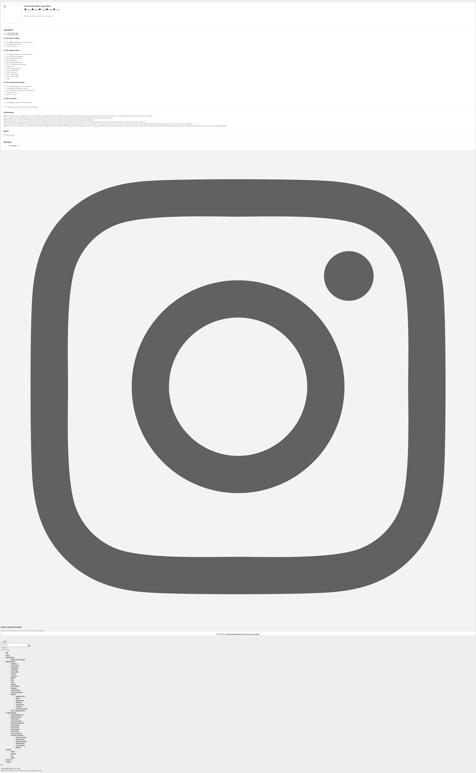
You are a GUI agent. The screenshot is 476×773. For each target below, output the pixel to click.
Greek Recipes (20, 745)
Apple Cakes (15, 667)
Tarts (12, 682)
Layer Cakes (15, 671)
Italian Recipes (20, 743)
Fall (12, 755)
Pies (12, 680)
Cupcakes (14, 676)
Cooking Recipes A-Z (17, 714)
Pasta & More (15, 718)
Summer (13, 753)
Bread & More (15, 686)
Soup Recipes (15, 725)
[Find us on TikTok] (1, 765)
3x (16, 34)
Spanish (18, 747)
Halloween (19, 702)
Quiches (13, 684)
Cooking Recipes (11, 712)
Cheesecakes (15, 665)
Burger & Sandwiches (17, 723)
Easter (18, 698)
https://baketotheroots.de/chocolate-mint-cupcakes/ (243, 634)
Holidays (13, 694)
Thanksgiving (20, 704)
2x (13, 34)
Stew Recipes (15, 727)
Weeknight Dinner (16, 716)
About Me (9, 759)
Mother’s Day (20, 700)
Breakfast (14, 688)
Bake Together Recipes (18, 710)
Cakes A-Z (14, 663)
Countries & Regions (17, 735)
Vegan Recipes (15, 690)
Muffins (13, 678)
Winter (13, 757)
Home (8, 655)
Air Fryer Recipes (16, 733)
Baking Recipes (10, 661)
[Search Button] (29, 645)
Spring (13, 751)
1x (9, 34)
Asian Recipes (20, 739)
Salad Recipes (15, 729)
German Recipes (21, 737)
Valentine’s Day (20, 696)
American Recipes (21, 741)
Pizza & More (15, 731)
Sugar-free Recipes (17, 692)
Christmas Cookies (21, 708)
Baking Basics (10, 657)
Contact (8, 761)
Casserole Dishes (16, 721)
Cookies (13, 673)
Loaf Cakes (14, 669)
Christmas (19, 706)
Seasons (8, 749)
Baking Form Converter (18, 659)
